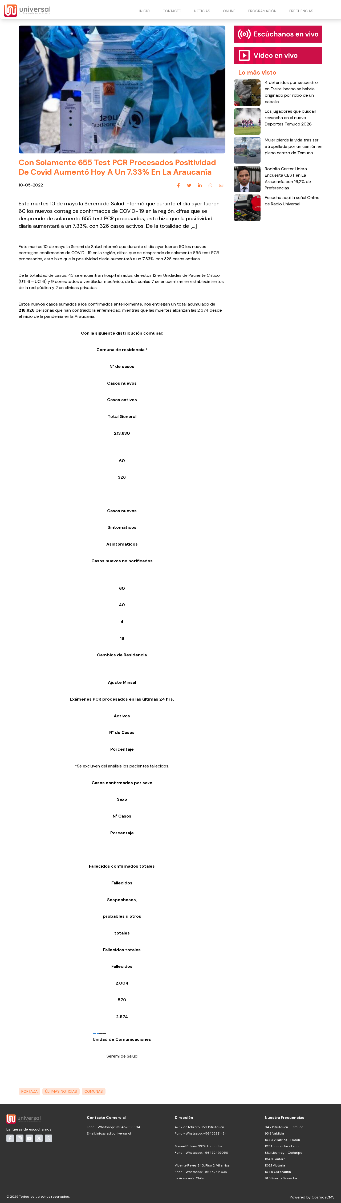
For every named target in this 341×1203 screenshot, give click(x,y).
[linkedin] (200, 185)
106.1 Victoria (275, 1165)
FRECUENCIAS (301, 11)
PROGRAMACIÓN (262, 11)
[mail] (221, 185)
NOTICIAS (202, 11)
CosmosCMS (323, 1197)
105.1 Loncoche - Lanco (283, 1146)
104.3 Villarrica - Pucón (282, 1140)
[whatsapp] (210, 185)
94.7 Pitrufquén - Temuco (284, 1127)
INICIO (144, 11)
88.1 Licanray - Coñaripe (283, 1153)
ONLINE (229, 11)
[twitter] (189, 185)
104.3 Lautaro (275, 1159)
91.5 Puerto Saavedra (281, 1178)
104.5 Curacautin (278, 1172)
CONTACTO (172, 11)
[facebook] (178, 185)
